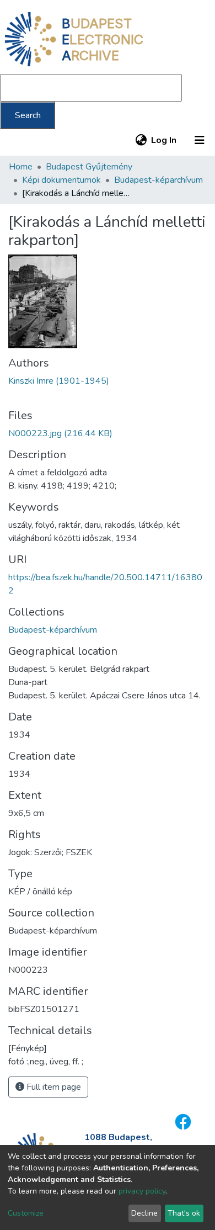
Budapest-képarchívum (158, 180)
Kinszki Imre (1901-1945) (58, 381)
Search (28, 115)
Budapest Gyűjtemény (89, 167)
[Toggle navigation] (199, 140)
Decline (144, 1213)
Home (21, 167)
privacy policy (142, 1191)
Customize (26, 1213)
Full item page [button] (52, 1087)
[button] (141, 140)
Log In (164, 140)
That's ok (184, 1213)
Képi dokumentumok (61, 180)
